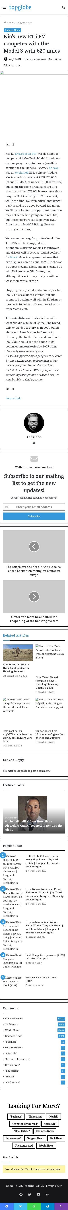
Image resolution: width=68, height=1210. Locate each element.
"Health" (10, 1076)
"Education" (12, 1070)
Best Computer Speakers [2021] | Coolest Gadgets (45, 956)
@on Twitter (11, 1157)
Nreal (13, 257)
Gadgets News (24, 22)
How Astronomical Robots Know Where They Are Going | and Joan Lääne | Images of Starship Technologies (44, 927)
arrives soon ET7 (26, 153)
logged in (22, 770)
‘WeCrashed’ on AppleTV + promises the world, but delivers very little (17, 736)
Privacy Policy (54, 1185)
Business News (14, 1018)
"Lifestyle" (11, 1053)
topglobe (13, 59)
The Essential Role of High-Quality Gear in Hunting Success (16, 668)
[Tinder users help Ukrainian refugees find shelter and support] (50, 712)
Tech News (11, 1024)
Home (9, 22)
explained (21, 172)
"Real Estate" (12, 1082)
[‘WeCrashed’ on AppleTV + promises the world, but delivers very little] (18, 712)
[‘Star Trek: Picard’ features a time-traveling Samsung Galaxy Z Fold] (50, 659)
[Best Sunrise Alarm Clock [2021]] (13, 986)
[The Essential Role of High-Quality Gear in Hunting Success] (18, 652)
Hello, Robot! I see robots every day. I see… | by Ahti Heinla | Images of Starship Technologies (42, 861)
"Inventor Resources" (17, 1059)
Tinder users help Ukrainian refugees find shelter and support (50, 734)
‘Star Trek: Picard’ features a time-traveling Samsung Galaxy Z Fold (47, 682)
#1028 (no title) (24, 1185)
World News (12, 1030)
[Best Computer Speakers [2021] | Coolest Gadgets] (13, 963)
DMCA (40, 1185)
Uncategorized (14, 1047)
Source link (13, 398)
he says (53, 168)
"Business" (11, 1041)
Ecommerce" (12, 1064)
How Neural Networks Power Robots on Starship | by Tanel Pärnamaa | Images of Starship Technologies (44, 894)
